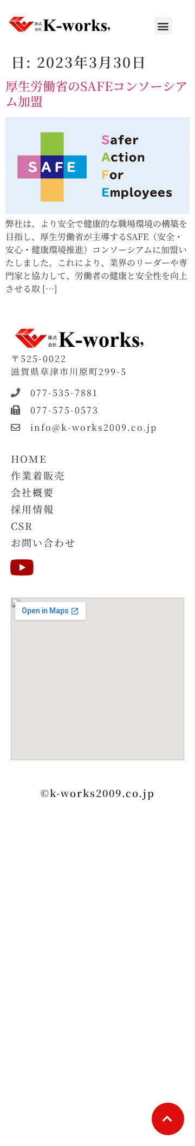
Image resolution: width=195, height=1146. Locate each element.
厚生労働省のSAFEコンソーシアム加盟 (96, 93)
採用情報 (32, 509)
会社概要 (32, 492)
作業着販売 (38, 475)
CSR (22, 526)
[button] (163, 26)
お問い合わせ (43, 542)
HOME (29, 458)
